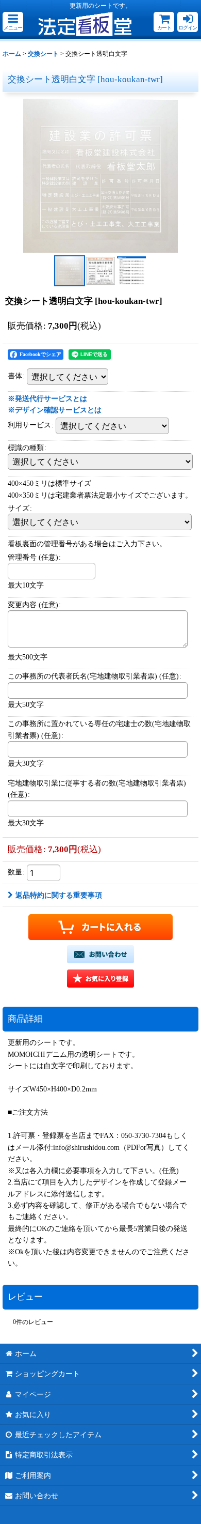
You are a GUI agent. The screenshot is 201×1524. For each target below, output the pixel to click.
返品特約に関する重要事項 (58, 895)
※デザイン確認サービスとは (55, 410)
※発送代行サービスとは (47, 398)
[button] (13, 22)
